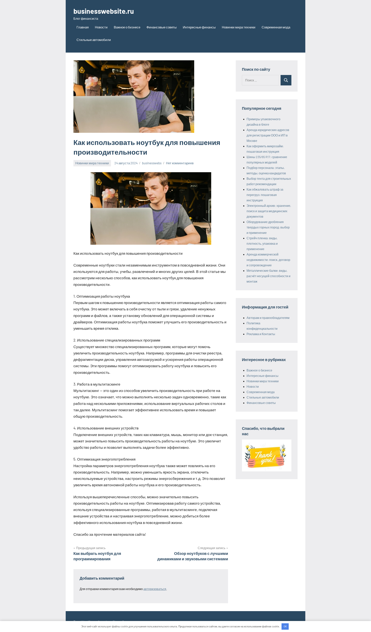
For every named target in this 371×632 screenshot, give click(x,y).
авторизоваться (154, 589)
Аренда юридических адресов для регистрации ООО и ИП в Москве (268, 135)
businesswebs (152, 163)
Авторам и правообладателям (268, 317)
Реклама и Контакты (261, 334)
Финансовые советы (161, 27)
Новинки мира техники (238, 27)
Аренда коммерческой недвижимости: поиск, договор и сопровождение (268, 259)
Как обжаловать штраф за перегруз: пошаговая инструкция (265, 194)
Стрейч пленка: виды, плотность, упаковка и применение (262, 243)
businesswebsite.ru (103, 11)
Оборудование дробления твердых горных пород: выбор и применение (268, 227)
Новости (101, 27)
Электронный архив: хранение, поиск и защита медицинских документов (269, 211)
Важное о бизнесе (127, 27)
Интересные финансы (199, 27)
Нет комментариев (180, 163)
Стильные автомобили (94, 40)
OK (285, 626)
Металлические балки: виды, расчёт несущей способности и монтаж (268, 276)
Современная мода (276, 27)
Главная (83, 27)
